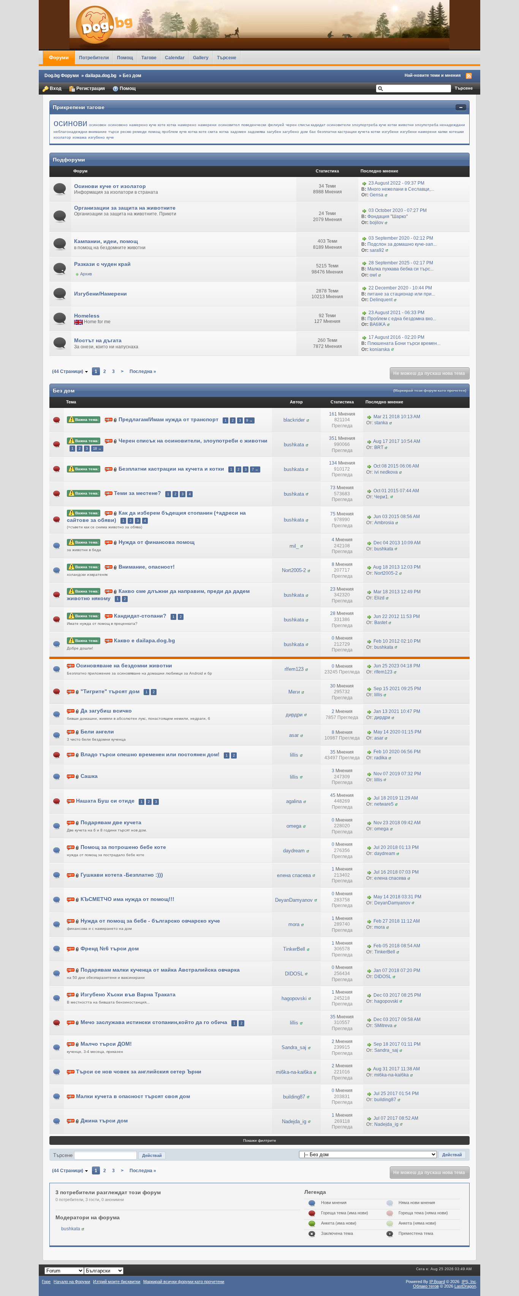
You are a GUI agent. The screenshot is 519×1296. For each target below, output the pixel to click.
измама (80, 137)
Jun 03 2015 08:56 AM (396, 516)
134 (333, 463)
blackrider (294, 420)
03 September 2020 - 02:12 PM (401, 238)
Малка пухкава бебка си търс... (400, 269)
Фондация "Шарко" (387, 216)
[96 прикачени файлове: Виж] (77, 1023)
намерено (187, 125)
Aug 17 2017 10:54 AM (396, 441)
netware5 (384, 804)
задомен (238, 132)
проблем (170, 132)
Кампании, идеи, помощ (106, 241)
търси (113, 132)
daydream (294, 850)
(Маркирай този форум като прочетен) (429, 390)
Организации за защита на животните (125, 208)
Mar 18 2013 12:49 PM (397, 591)
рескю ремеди (133, 132)
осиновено (118, 125)
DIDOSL (294, 974)
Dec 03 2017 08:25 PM (397, 995)
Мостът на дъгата (98, 340)
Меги (294, 692)
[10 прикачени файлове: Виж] (77, 776)
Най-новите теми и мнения (432, 75)
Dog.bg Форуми (61, 75)
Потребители (94, 57)
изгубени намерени (418, 132)
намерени (207, 125)
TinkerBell (294, 949)
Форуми (59, 57)
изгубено (96, 137)
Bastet (380, 622)
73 (332, 487)
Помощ (125, 57)
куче (110, 137)
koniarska (380, 349)
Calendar (175, 57)
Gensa (376, 195)
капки (443, 132)
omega (293, 826)
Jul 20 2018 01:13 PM (396, 847)
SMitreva (383, 1025)
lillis (378, 694)
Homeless (87, 316)
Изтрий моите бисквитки (116, 1281)
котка (224, 132)
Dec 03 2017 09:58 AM (397, 1020)
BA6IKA (378, 324)
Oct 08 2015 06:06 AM (396, 466)
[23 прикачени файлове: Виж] (115, 441)
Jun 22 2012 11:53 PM (396, 616)
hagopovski (294, 998)
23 (332, 589)
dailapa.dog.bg (100, 75)
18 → (97, 448)
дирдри (294, 715)
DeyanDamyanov (294, 900)
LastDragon (465, 1286)
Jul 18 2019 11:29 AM (395, 798)
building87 (294, 1097)
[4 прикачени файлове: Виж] (77, 847)
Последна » (143, 371)
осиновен (97, 125)
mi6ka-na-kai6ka (294, 1072)
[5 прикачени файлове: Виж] (77, 875)
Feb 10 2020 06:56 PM (397, 752)
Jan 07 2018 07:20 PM (396, 970)
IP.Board (437, 1281)
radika (380, 757)
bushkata (294, 444)
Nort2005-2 (294, 570)
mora (293, 924)
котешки (456, 132)
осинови (70, 123)
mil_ (294, 546)
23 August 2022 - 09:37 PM (396, 183)
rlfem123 (294, 669)
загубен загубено (283, 132)
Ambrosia (384, 522)
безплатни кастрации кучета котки (348, 132)
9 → (249, 420)
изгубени (390, 132)
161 (333, 414)
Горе (46, 1281)
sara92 (377, 250)
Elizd (379, 598)
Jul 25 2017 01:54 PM (396, 1093)
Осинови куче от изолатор (110, 186)
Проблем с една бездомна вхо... (401, 318)
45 (332, 795)
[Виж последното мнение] (364, 183)
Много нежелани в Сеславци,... (400, 189)
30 (332, 686)
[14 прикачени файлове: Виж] (115, 513)
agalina (294, 801)
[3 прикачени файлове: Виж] (115, 567)
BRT (378, 447)
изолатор (62, 137)
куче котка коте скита (198, 132)
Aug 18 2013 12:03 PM (397, 567)
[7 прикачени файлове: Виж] (115, 420)
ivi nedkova (386, 472)
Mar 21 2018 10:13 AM (396, 417)
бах (312, 132)
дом (304, 132)
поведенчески (253, 125)
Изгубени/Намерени (100, 294)
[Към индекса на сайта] (259, 24)
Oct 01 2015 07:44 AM (396, 490)
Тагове (149, 57)
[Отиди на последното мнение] (369, 417)
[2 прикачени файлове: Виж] (77, 822)
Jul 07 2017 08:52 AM (395, 1118)
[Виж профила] (386, 195)
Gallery (201, 57)
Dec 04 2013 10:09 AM (397, 542)
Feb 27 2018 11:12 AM (396, 921)
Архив (86, 274)
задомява (256, 132)
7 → (255, 469)
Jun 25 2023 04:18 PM (396, 666)
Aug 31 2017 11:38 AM (396, 1069)
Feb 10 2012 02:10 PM (397, 641)
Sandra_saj (294, 1047)
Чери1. (381, 496)
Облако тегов (426, 1286)
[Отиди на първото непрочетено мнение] (108, 420)
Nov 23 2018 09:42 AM (397, 822)
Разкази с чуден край (102, 264)
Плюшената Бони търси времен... (403, 343)
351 (333, 438)
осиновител (229, 125)
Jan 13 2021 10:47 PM (396, 711)
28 (332, 613)
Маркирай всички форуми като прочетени (183, 1281)
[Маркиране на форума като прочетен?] (60, 189)
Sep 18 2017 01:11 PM (397, 1044)
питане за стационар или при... (401, 294)
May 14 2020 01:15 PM (397, 732)
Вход (55, 88)
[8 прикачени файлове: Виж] (77, 732)
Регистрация (90, 88)
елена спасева (294, 875)
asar (294, 735)
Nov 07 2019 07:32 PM (397, 773)
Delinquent (381, 299)
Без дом (132, 75)
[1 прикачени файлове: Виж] (115, 469)
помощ (154, 132)
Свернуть (461, 107)
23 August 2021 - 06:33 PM (396, 312)
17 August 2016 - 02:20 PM (396, 337)
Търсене (226, 57)
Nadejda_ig (294, 1121)
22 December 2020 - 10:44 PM (400, 288)
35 (332, 752)
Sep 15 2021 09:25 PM (397, 688)
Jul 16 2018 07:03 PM (396, 872)
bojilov (376, 222)
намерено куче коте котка (152, 125)
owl (373, 275)
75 (332, 514)
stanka (381, 422)
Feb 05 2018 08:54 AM (396, 945)
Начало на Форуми (72, 1281)
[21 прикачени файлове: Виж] (77, 755)
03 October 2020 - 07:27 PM (398, 210)
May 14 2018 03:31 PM (397, 896)
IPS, (469, 1281)
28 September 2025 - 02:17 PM (401, 263)
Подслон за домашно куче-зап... (402, 244)
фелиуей (276, 125)
